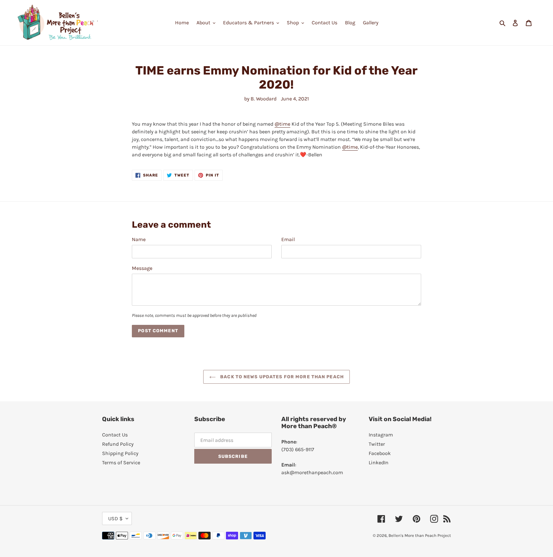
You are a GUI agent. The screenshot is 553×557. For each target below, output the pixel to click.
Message (142, 268)
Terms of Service (121, 462)
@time (282, 124)
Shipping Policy (120, 453)
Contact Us (115, 435)
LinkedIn (379, 462)
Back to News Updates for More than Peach (281, 377)
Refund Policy (117, 444)
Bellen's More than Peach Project (420, 535)
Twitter (377, 444)
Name (139, 239)
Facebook (380, 453)
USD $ (115, 518)
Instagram (381, 435)
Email (288, 239)
